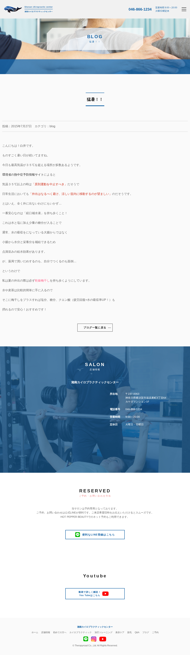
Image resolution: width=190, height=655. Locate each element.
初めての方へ (59, 632)
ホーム (35, 632)
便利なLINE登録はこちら (98, 534)
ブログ (145, 632)
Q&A (137, 632)
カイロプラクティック (80, 632)
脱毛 (129, 632)
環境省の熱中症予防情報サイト (23, 174)
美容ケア (119, 632)
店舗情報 (45, 632)
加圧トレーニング (103, 632)
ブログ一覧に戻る (94, 327)
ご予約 (155, 632)
